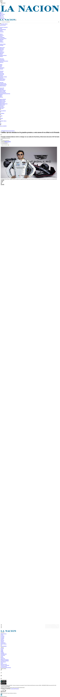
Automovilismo (12, 130)
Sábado (1, 94)
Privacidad (17, 688)
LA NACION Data (3, 29)
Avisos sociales (2, 91)
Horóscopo (2, 74)
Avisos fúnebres (3, 90)
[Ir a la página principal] (30, 11)
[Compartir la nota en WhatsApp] (2, 181)
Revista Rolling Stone (3, 103)
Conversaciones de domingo (5, 93)
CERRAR (1, 0)
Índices (1, 40)
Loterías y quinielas (3, 76)
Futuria (1, 34)
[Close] (1, 624)
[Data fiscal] (1, 695)
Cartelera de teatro (3, 84)
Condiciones (13, 688)
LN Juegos (2, 71)
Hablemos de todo (3, 55)
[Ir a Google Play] (3, 682)
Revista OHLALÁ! (3, 99)
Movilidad (1, 39)
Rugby (1, 65)
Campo (1, 36)
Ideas (1, 95)
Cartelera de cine (3, 83)
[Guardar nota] (2, 180)
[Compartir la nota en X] (2, 184)
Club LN (2, 17)
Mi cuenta (3, 18)
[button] (30, 73)
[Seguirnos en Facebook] (1, 670)
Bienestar (1, 53)
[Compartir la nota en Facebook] (1, 184)
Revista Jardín (2, 104)
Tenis (1, 66)
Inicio (2, 12)
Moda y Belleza (2, 79)
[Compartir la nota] (1, 181)
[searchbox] (29, 21)
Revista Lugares (3, 101)
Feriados (1, 75)
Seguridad (2, 48)
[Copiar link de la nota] (1, 183)
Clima (1, 28)
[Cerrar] (15, 20)
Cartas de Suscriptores (4, 61)
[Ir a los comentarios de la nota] (3, 180)
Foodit (2, 15)
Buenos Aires (2, 47)
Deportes (7, 130)
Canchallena (2, 67)
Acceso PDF (2, 88)
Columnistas (2, 59)
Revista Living (2, 102)
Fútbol (1, 64)
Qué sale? (1, 82)
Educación (2, 49)
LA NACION (3, 130)
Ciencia (1, 54)
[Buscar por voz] (59, 22)
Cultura (1, 50)
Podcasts (1, 77)
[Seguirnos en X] (1, 672)
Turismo (1, 72)
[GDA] (3, 692)
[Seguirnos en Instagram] (1, 675)
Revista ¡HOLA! (2, 100)
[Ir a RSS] (1, 678)
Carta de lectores (3, 92)
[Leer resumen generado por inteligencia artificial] (1, 180)
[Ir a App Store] (3, 684)
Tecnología (2, 73)
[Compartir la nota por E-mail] (3, 184)
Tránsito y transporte (4, 27)
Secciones (3, 14)
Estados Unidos (3, 44)
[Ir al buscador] (2, 5)
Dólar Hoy (2, 35)
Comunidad (2, 52)
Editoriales (2, 58)
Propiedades (2, 37)
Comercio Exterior (3, 38)
